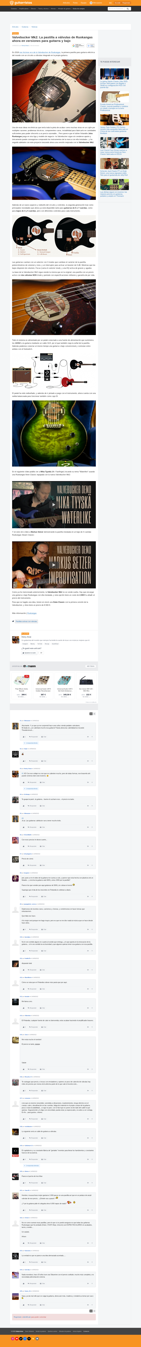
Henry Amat (25, 45)
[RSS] (33, 1338)
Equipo (83, 3)
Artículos (66, 3)
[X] (29, 1338)
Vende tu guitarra (41, 1331)
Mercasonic (97, 3)
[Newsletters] (37, 1338)
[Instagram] (12, 1338)
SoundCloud (55, 643)
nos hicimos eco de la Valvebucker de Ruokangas (39, 52)
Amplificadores (24, 8)
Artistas (53, 8)
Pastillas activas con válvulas (26, 621)
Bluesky (33, 643)
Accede (117, 3)
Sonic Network (29, 1331)
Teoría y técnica (43, 8)
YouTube (39, 643)
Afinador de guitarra (64, 8)
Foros (75, 3)
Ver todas (90, 666)
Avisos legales (77, 1331)
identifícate (27, 1317)
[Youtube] (17, 1338)
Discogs (47, 643)
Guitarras (14, 8)
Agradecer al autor (30, 653)
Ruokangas (32, 613)
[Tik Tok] (21, 1338)
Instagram (25, 643)
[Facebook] (25, 1338)
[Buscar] (127, 8)
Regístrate (126, 3)
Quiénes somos (52, 1331)
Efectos (33, 8)
